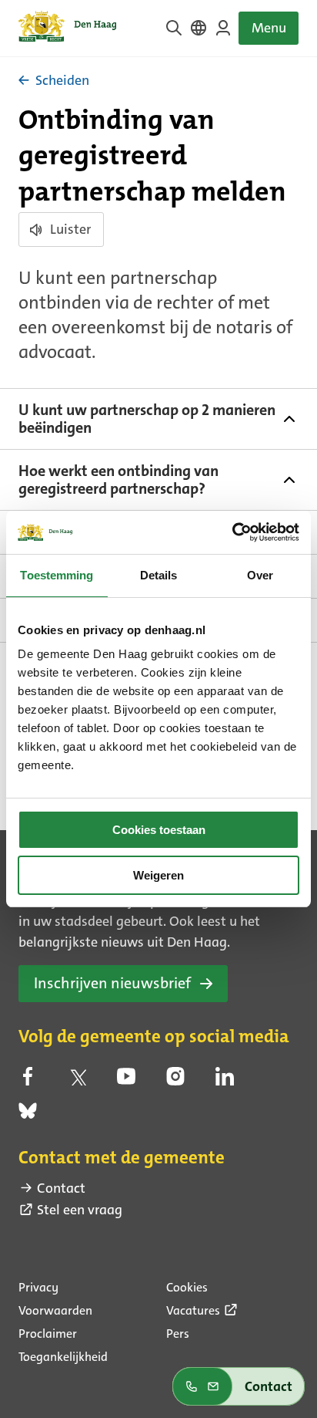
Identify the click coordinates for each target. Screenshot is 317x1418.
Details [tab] (159, 575)
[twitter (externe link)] (77, 1081)
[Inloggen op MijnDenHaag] (223, 28)
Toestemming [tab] (56, 575)
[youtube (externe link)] (126, 1081)
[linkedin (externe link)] (224, 1081)
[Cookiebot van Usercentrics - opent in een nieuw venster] (232, 532)
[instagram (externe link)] (175, 1081)
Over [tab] (260, 575)
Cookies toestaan (158, 829)
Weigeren (158, 875)
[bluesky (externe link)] (27, 1115)
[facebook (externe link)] (27, 1081)
